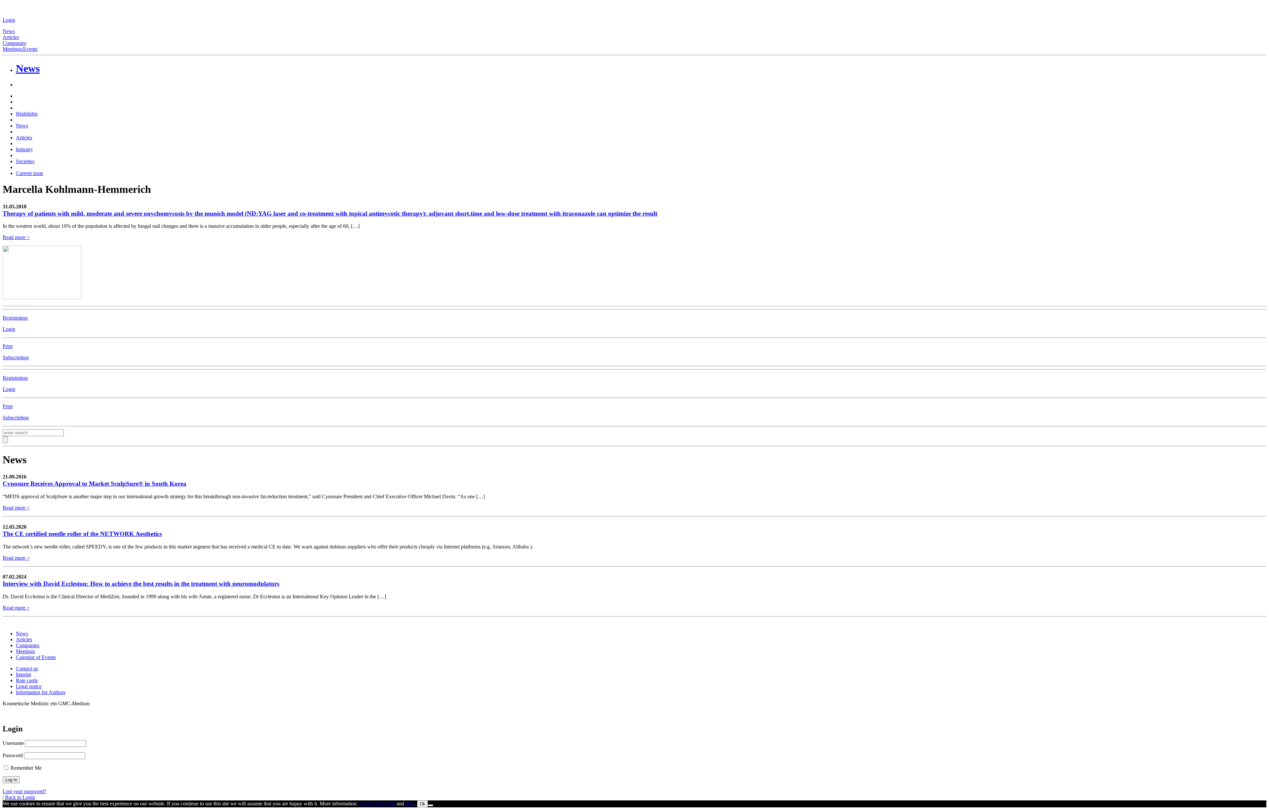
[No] (430, 805)
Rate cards (27, 680)
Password (13, 755)
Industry (24, 149)
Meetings (25, 651)
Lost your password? (24, 791)
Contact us (27, 668)
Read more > (16, 237)
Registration (15, 318)
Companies (14, 43)
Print (8, 346)
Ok (422, 803)
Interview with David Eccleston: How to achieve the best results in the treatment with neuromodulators (141, 583)
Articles (11, 37)
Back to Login (20, 797)
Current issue (29, 173)
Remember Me (25, 768)
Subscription (16, 357)
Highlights (27, 114)
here (409, 803)
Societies (25, 161)
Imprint (23, 674)
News (9, 31)
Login (9, 20)
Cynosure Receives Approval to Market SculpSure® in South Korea (94, 483)
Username (13, 743)
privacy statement (377, 803)
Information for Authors (40, 692)
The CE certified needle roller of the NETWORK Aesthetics (82, 533)
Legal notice (29, 686)
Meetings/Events (20, 49)
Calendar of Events (36, 657)
